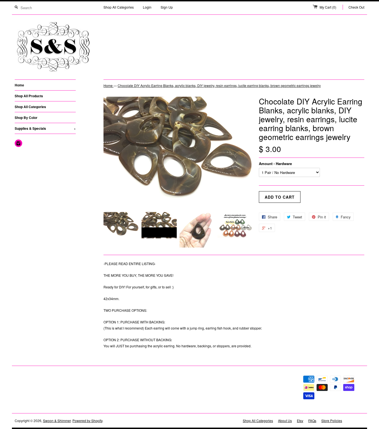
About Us (285, 420)
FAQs (312, 420)
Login (147, 7)
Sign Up (167, 7)
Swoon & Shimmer (57, 420)
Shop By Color (26, 117)
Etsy (300, 420)
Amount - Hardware (275, 163)
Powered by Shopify (87, 420)
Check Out (356, 7)
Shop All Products (29, 95)
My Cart (328, 7)
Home (19, 85)
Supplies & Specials (45, 128)
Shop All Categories (118, 7)
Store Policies (331, 420)
